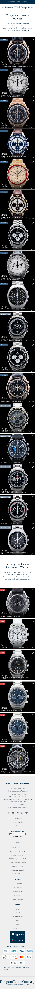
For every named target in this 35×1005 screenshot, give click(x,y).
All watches (17, 883)
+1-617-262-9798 (17, 804)
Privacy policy (17, 818)
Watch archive (17, 899)
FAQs (18, 826)
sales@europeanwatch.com (17, 807)
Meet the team (17, 916)
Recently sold (17, 891)
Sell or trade (17, 895)
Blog (17, 909)
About (17, 913)
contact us (25, 30)
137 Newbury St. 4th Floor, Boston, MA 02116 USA (17, 795)
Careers (17, 920)
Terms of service (17, 822)
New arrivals (17, 887)
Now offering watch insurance (17, 1)
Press (18, 924)
